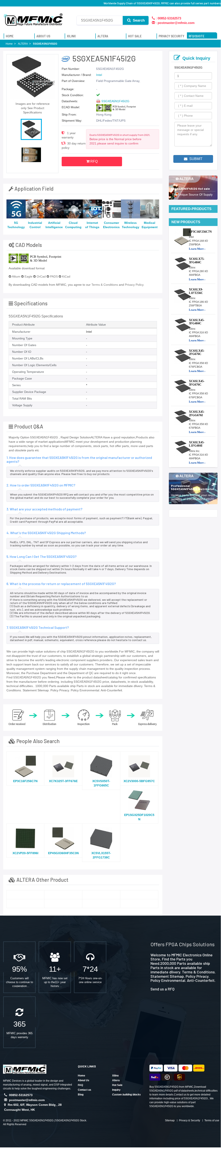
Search (138, 20)
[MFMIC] (33, 18)
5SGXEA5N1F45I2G (115, 101)
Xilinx (115, 1075)
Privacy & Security (189, 1120)
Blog (80, 1094)
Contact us (84, 1089)
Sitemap (170, 1120)
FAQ (80, 1085)
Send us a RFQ (162, 989)
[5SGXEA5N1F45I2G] (25, 895)
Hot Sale (117, 1085)
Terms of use (211, 1120)
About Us (83, 1080)
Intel (99, 75)
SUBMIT (195, 159)
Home (81, 1075)
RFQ (93, 161)
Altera (116, 1080)
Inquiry (116, 1089)
